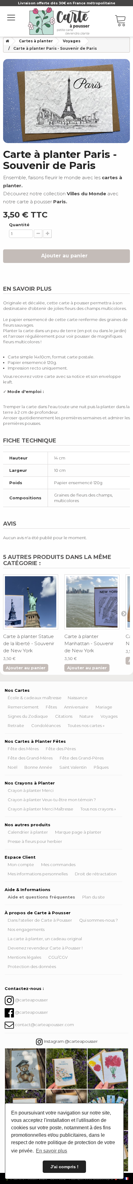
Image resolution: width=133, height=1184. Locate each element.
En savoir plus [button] (51, 1150)
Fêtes (51, 706)
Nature (86, 716)
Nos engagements (26, 929)
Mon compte (21, 864)
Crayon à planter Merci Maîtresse (40, 808)
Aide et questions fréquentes (41, 896)
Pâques (101, 767)
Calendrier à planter (28, 832)
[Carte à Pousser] (59, 21)
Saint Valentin (73, 767)
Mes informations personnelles (38, 873)
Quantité (19, 224)
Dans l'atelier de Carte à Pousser (40, 920)
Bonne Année (38, 767)
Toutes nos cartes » (86, 725)
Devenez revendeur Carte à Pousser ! (45, 947)
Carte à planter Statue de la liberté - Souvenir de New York (28, 643)
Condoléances (46, 725)
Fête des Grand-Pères (82, 757)
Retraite (16, 725)
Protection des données (32, 966)
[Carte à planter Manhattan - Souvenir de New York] (91, 601)
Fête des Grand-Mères (30, 757)
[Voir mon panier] (123, 21)
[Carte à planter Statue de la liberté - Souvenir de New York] (30, 601)
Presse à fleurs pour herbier (35, 841)
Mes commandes (58, 864)
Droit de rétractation (96, 873)
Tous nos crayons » (98, 808)
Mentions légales (24, 957)
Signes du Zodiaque (28, 716)
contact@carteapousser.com (44, 1024)
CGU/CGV (58, 957)
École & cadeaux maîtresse (35, 697)
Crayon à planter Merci (31, 790)
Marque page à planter (78, 832)
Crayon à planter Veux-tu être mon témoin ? (52, 799)
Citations (63, 716)
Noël (12, 767)
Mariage (104, 706)
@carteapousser (31, 1000)
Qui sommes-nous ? (98, 920)
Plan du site (93, 896)
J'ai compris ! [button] (64, 1166)
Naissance (78, 697)
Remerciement (23, 706)
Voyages (109, 716)
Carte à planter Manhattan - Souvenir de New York (89, 643)
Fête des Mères (23, 748)
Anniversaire (76, 706)
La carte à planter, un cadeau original (45, 938)
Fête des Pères (61, 748)
